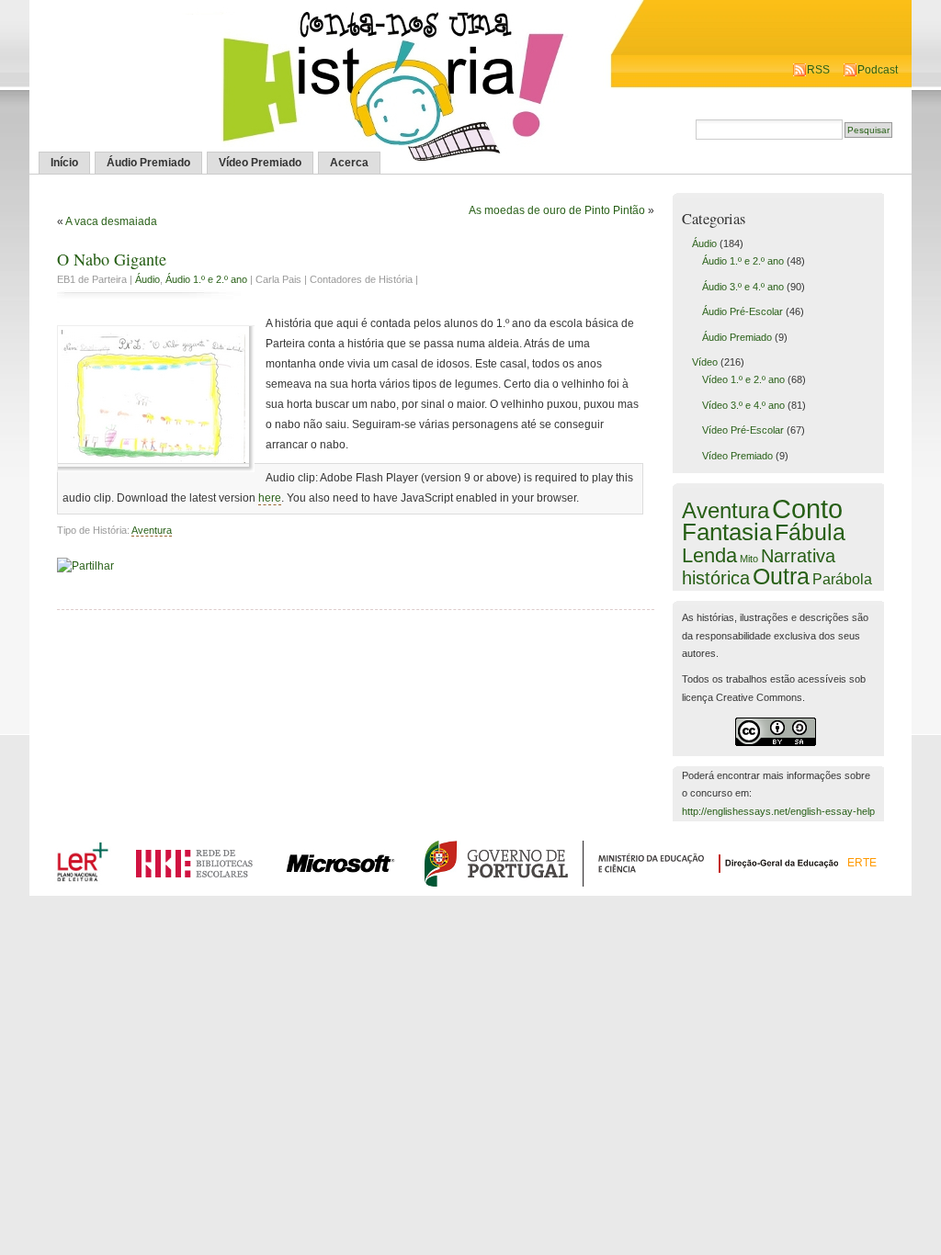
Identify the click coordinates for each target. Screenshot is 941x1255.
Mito (749, 558)
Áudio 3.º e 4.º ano (743, 286)
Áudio (147, 279)
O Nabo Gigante (111, 259)
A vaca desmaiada (111, 221)
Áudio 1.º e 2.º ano (206, 279)
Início (64, 162)
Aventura (151, 530)
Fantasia (727, 532)
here (269, 498)
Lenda (709, 555)
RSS (818, 69)
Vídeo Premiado (260, 162)
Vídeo (705, 361)
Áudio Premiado (148, 162)
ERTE (862, 862)
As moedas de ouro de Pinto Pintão (557, 210)
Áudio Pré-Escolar (742, 311)
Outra (781, 576)
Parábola (842, 579)
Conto (807, 508)
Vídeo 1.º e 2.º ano (743, 379)
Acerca (349, 162)
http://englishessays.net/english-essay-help (778, 811)
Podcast (877, 69)
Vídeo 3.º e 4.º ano (743, 405)
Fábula (810, 532)
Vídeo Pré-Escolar (743, 429)
